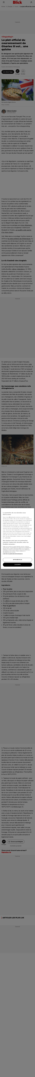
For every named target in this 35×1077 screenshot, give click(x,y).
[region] (17, 538)
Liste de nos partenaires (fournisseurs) (12, 553)
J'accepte (17, 564)
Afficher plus (17, 559)
